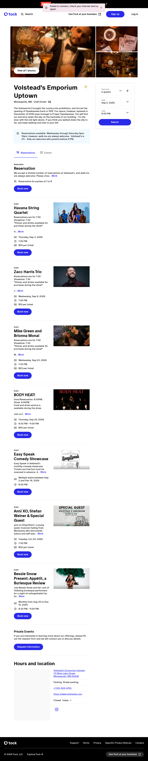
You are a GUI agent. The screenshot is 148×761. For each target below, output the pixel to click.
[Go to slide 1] (66, 344)
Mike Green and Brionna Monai (28, 333)
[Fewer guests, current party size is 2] (120, 90)
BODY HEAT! (24, 395)
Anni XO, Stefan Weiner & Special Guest (29, 516)
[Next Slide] (85, 336)
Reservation (24, 168)
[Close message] (101, 8)
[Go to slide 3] (77, 344)
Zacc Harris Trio (28, 272)
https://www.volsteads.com (67, 694)
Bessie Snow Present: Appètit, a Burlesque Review (30, 578)
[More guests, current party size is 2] (127, 90)
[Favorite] (86, 86)
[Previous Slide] (57, 336)
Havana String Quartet (26, 210)
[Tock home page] (10, 14)
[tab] (25, 153)
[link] (52, 51)
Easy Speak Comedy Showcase (31, 456)
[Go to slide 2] (71, 344)
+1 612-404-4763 (62, 688)
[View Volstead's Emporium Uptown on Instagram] (56, 709)
